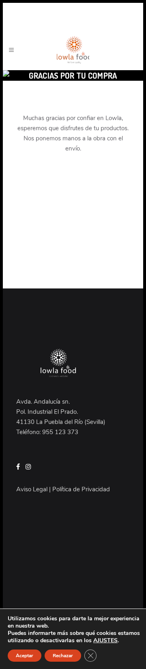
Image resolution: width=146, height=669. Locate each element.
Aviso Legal (31, 489)
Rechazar (63, 655)
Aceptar (24, 655)
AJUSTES (105, 640)
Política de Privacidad (81, 489)
